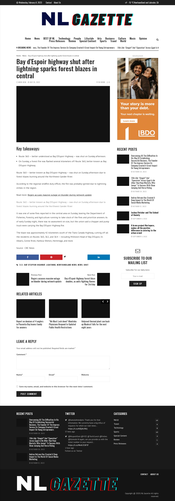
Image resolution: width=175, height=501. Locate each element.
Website (85, 374)
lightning (51, 265)
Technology (64, 38)
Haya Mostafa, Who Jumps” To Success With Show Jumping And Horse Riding (143, 182)
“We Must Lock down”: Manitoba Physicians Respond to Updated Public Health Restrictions (62, 324)
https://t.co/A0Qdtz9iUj (77, 428)
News (37, 38)
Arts (99, 38)
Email (52, 374)
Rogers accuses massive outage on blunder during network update (60, 194)
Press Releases (57, 41)
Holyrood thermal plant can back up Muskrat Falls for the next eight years (95, 324)
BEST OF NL (49, 38)
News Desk (22, 82)
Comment (21, 354)
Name (19, 374)
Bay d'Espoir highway (34, 265)
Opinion (143, 38)
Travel (113, 41)
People (77, 38)
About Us (57, 2)
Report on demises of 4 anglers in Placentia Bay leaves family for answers (29, 324)
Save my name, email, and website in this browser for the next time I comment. (56, 386)
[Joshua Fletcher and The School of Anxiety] (123, 216)
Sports (103, 41)
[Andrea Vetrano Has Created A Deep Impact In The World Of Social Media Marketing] (123, 201)
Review (72, 41)
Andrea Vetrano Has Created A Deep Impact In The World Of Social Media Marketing (143, 200)
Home (28, 38)
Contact (49, 2)
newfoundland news (67, 265)
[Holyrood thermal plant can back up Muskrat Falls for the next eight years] (95, 308)
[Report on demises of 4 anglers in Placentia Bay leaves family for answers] (30, 308)
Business (110, 38)
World (123, 41)
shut (86, 265)
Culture (122, 38)
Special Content (87, 41)
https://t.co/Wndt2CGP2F (78, 445)
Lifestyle (89, 38)
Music (133, 38)
